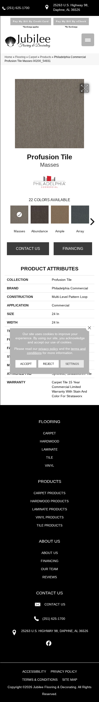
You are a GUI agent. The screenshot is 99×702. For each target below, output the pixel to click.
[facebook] (49, 643)
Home (8, 57)
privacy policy (48, 349)
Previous (6, 214)
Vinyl (49, 465)
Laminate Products (49, 509)
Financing (73, 249)
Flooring (20, 57)
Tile (49, 457)
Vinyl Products (50, 517)
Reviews (49, 577)
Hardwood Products (49, 501)
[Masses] (19, 214)
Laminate (50, 449)
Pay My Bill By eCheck (71, 21)
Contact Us (28, 249)
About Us (49, 553)
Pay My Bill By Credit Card (31, 21)
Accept (26, 364)
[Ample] (60, 214)
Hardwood (49, 441)
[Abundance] (39, 214)
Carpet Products (49, 493)
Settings (72, 364)
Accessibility (34, 671)
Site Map (69, 679)
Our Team (49, 569)
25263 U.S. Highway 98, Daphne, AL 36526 (54, 631)
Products (45, 57)
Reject (48, 364)
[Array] (80, 214)
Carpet (33, 57)
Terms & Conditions (40, 679)
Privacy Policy (64, 671)
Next (92, 214)
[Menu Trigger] (88, 39)
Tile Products (49, 525)
